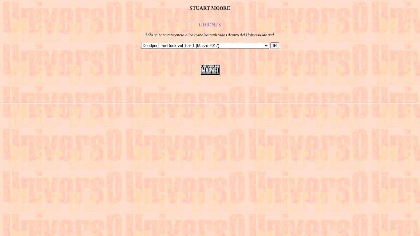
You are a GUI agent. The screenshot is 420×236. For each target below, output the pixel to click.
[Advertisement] (210, 89)
